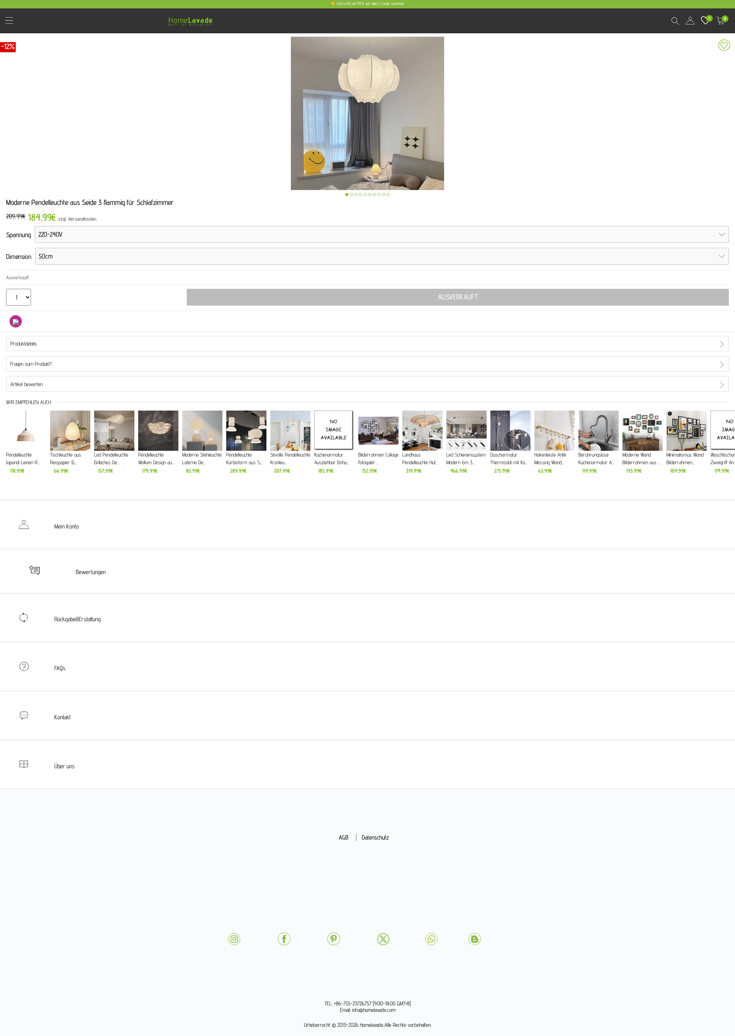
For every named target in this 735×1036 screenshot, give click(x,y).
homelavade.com (192, 19)
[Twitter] (383, 939)
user (690, 20)
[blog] (475, 939)
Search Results (675, 20)
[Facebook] (284, 939)
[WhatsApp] (431, 939)
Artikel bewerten (26, 384)
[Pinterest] (333, 939)
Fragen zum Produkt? (31, 364)
